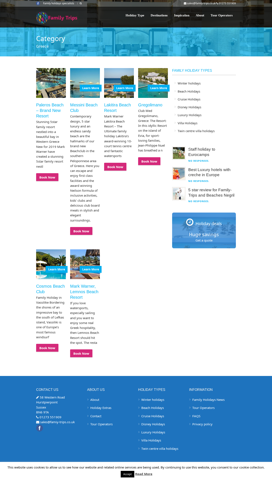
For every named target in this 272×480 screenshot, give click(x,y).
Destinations (159, 15)
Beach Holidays (189, 91)
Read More (143, 474)
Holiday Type (135, 15)
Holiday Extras (100, 408)
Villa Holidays (187, 123)
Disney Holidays (189, 107)
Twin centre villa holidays (196, 131)
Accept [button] (127, 474)
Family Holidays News (208, 399)
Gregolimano (150, 105)
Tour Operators (222, 15)
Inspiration (181, 15)
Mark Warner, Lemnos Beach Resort (84, 292)
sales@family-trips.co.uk (201, 3)
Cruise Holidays (189, 99)
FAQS (196, 416)
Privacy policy (202, 424)
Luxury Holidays (189, 115)
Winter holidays (189, 83)
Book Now (47, 177)
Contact (95, 416)
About (200, 15)
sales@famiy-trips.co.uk (57, 422)
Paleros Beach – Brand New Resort (50, 110)
